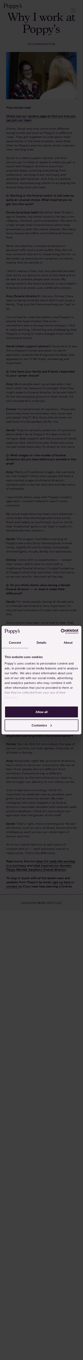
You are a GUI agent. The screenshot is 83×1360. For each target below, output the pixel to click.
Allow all (41, 712)
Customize (39, 725)
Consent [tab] (15, 642)
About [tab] (68, 642)
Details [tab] (42, 642)
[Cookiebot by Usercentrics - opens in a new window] (60, 631)
